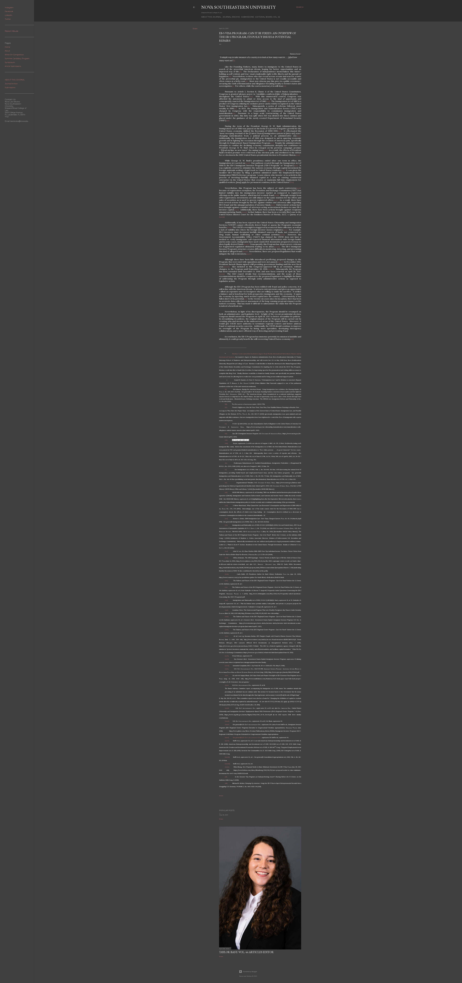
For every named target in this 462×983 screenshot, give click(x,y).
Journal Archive (231, 17)
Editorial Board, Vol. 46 (267, 17)
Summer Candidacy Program (17, 58)
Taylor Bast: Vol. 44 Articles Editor (246, 952)
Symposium (10, 62)
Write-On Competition (14, 55)
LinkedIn (8, 15)
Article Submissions (13, 66)
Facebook (9, 11)
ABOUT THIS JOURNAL (15, 80)
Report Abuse (11, 31)
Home (7, 47)
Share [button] (195, 29)
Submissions (247, 17)
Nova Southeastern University (238, 7)
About (7, 51)
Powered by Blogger (250, 971)
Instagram (9, 7)
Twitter (8, 19)
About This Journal (211, 17)
